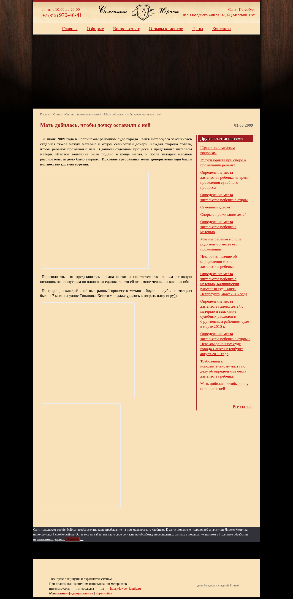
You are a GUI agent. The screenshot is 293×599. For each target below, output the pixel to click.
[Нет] (82, 540)
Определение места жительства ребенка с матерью (218, 227)
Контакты (221, 28)
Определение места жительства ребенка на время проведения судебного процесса (225, 180)
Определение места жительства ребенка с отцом (224, 197)
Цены (197, 28)
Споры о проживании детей (223, 214)
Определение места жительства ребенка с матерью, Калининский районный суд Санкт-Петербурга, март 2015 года (223, 284)
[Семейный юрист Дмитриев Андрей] (143, 12)
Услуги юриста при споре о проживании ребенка (223, 162)
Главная (70, 28)
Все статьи (242, 407)
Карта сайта (104, 593)
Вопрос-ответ (126, 28)
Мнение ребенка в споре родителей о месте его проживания (220, 244)
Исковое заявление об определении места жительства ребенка (218, 261)
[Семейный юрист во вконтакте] (146, 550)
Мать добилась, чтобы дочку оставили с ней (224, 386)
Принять (72, 539)
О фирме (95, 28)
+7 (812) (62, 15)
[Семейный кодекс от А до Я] (163, 550)
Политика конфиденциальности (71, 593)
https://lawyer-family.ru (125, 588)
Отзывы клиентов (166, 28)
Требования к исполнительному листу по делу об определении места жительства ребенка (223, 368)
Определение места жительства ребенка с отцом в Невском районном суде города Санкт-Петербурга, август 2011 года (225, 344)
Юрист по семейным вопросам (217, 150)
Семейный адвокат (216, 207)
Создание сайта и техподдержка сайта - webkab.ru (240, 592)
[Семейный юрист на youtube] (129, 550)
